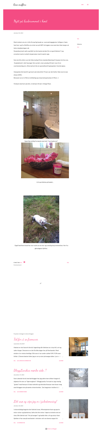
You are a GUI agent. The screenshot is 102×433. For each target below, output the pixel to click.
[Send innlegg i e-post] (24, 262)
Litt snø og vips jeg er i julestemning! (35, 401)
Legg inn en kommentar (24, 360)
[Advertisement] (39, 314)
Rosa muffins (19, 4)
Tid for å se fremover (26, 339)
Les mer (61, 360)
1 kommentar (21, 422)
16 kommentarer (22, 391)
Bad (78, 47)
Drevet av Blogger (52, 429)
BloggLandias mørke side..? (30, 370)
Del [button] (78, 38)
